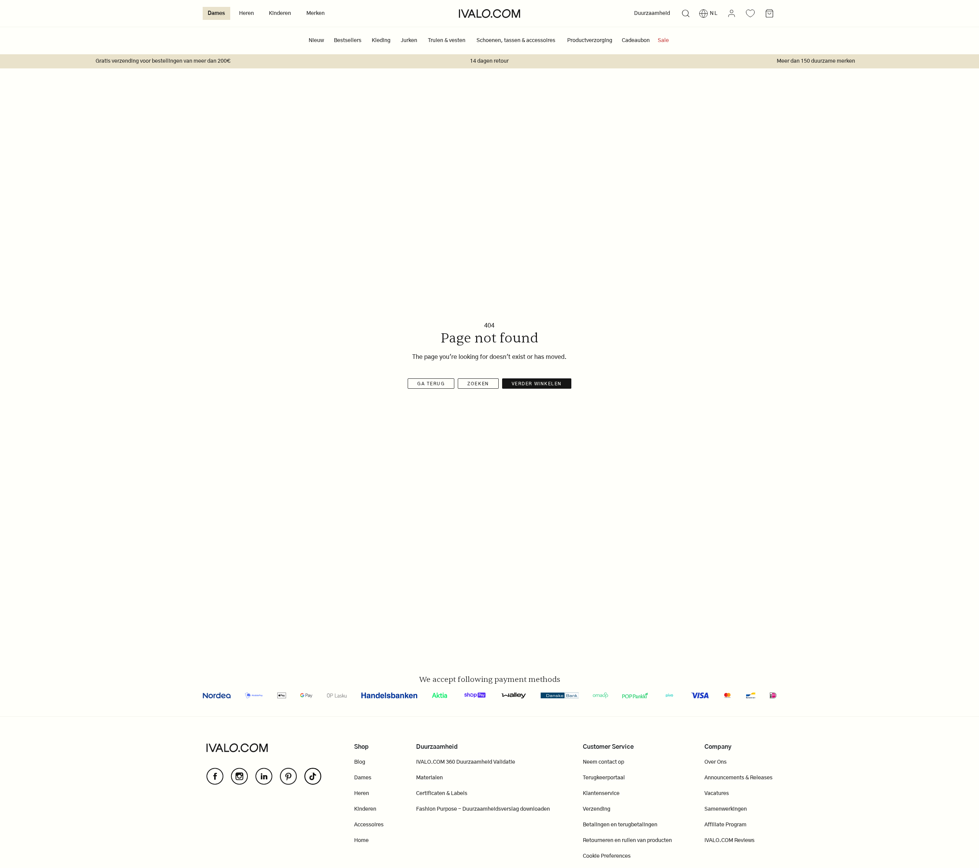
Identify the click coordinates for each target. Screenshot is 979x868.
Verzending (596, 809)
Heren (246, 13)
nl (714, 13)
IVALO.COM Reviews (729, 840)
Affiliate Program (725, 824)
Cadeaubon (636, 40)
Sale (663, 40)
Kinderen (280, 13)
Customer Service (608, 747)
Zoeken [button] (478, 383)
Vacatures (716, 793)
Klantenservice (601, 793)
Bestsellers (347, 40)
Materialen (429, 777)
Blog (359, 762)
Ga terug (431, 383)
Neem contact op (603, 762)
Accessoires (369, 824)
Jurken (409, 40)
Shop (361, 747)
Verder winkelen (537, 383)
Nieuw (316, 40)
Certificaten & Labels (441, 793)
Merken (315, 13)
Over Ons (715, 762)
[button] (685, 13)
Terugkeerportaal (604, 777)
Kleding (381, 40)
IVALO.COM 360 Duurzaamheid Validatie (465, 762)
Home (361, 840)
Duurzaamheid (652, 13)
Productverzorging (589, 40)
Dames (216, 13)
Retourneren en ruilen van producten (627, 840)
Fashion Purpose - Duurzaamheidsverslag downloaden (483, 809)
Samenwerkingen (725, 809)
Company (718, 747)
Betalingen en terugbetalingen (620, 824)
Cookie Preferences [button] (607, 856)
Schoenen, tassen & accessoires (515, 40)
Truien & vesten (446, 40)
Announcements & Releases (738, 777)
